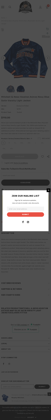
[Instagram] (28, 222)
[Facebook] (23, 222)
